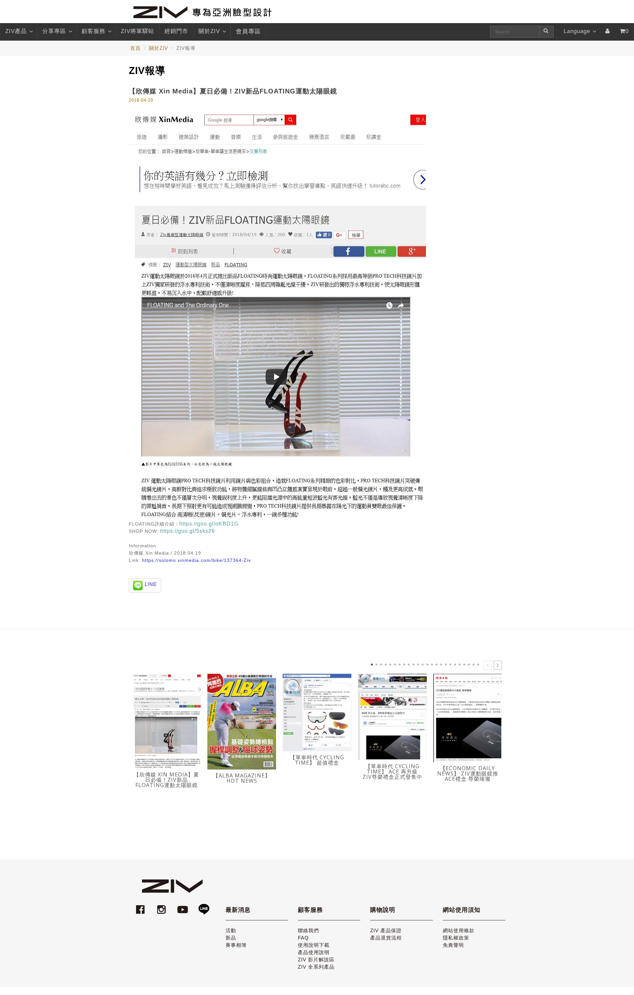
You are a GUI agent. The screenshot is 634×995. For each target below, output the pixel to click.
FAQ (303, 938)
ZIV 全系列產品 (316, 967)
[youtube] (183, 906)
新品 (231, 938)
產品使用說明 (314, 952)
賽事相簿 (236, 945)
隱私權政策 (456, 938)
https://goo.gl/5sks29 (187, 531)
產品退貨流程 (386, 938)
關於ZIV (209, 31)
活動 (231, 930)
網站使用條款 (459, 930)
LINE (151, 584)
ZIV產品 (16, 31)
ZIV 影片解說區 (316, 959)
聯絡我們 (308, 930)
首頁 (135, 48)
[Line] (203, 906)
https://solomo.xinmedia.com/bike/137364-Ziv (196, 560)
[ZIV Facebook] (141, 906)
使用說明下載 (314, 945)
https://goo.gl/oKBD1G (208, 524)
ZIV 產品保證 (386, 930)
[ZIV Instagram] (161, 906)
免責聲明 (453, 945)
